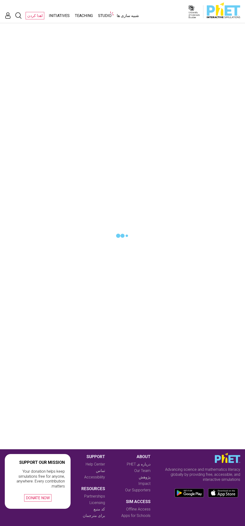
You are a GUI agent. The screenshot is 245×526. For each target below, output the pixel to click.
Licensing (97, 502)
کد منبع (99, 509)
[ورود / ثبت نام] (7, 15)
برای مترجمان (94, 515)
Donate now (38, 498)
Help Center (95, 464)
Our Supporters (137, 490)
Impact (144, 483)
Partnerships (94, 496)
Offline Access (138, 509)
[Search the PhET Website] (18, 15)
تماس (100, 470)
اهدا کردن (35, 15)
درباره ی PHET (138, 464)
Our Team (142, 470)
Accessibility (94, 477)
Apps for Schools (135, 515)
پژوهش (144, 477)
